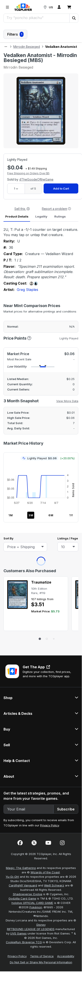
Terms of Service (42, 375)
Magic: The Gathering (21, 287)
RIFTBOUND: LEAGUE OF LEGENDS (31, 348)
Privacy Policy (49, 244)
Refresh (22, 63)
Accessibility (65, 375)
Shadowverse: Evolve (27, 313)
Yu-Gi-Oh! (12, 295)
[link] (23, 7)
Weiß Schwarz (54, 304)
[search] (37, 17)
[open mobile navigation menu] (7, 7)
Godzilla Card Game (22, 317)
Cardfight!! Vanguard (23, 304)
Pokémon (35, 326)
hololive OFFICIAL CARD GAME (32, 322)
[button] (73, 18)
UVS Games (18, 352)
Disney (41, 343)
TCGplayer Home (52, 63)
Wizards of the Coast (45, 291)
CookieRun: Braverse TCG (24, 361)
